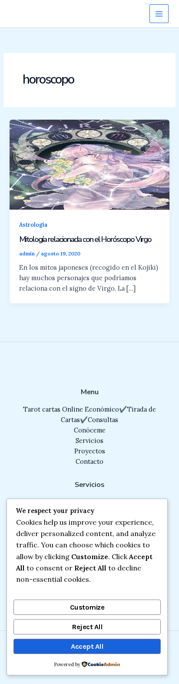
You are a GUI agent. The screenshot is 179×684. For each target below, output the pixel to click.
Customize (87, 607)
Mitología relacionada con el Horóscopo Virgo (85, 239)
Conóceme (90, 430)
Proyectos (89, 451)
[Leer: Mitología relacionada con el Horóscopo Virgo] (89, 164)
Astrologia (33, 224)
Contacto (89, 461)
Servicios (89, 440)
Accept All (87, 646)
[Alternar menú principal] (159, 13)
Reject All (87, 627)
